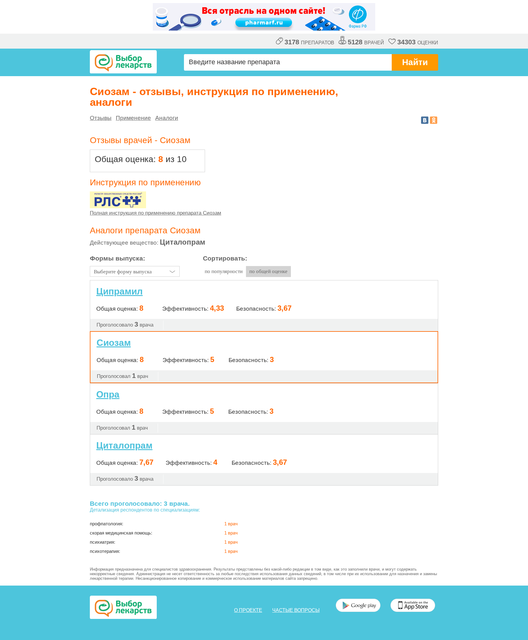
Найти (415, 62)
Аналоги (166, 118)
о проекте (248, 610)
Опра (107, 394)
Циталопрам (124, 445)
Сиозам (114, 343)
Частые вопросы (296, 610)
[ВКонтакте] (424, 120)
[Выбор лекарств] (123, 61)
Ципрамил (119, 291)
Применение (133, 118)
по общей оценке (268, 271)
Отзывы (101, 118)
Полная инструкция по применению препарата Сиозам (155, 213)
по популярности (224, 271)
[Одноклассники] (433, 120)
